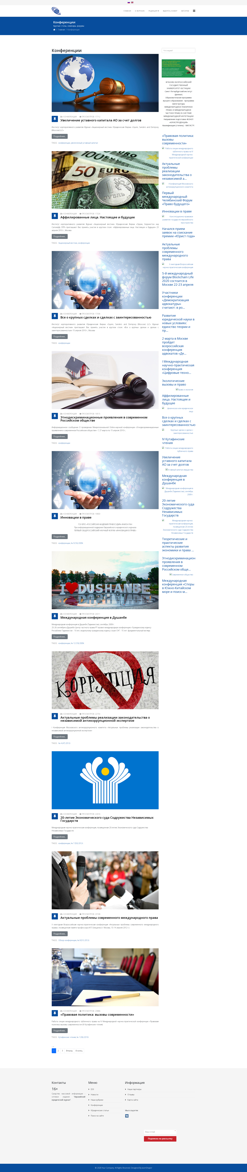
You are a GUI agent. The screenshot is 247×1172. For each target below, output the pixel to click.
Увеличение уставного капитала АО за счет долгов (100, 120)
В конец (79, 1050)
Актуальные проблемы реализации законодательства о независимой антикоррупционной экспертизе (105, 719)
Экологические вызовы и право (174, 383)
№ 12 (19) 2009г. (78, 643)
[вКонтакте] (127, 1115)
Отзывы (130, 1094)
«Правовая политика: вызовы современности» (97, 1014)
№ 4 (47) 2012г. (64, 743)
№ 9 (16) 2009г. (77, 543)
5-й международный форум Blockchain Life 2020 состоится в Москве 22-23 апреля (178, 278)
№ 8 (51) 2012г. (83, 940)
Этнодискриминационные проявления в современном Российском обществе (103, 418)
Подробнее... (59, 136)
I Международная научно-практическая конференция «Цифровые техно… (178, 367)
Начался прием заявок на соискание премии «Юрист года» (178, 232)
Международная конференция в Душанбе (93, 617)
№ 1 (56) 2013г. (83, 1037)
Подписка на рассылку (160, 1138)
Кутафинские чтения (67, 1037)
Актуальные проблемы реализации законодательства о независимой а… (177, 171)
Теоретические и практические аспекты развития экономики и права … (178, 544)
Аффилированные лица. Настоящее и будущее (97, 217)
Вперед (69, 1050)
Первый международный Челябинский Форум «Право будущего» (177, 198)
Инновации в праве (75, 517)
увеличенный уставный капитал (84, 143)
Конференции (96, 1105)
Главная (127, 11)
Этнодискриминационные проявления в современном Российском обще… (181, 563)
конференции (64, 143)
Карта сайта (132, 1100)
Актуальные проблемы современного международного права (109, 917)
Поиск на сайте (97, 1115)
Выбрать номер (170, 11)
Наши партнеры (134, 1089)
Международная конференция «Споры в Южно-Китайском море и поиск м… (178, 586)
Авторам (185, 11)
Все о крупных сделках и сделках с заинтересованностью (105, 317)
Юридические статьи (99, 1110)
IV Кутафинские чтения (173, 441)
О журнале (140, 11)
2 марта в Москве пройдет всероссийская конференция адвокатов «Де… (175, 345)
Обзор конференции (67, 940)
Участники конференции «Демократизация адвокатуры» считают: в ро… (175, 299)
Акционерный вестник (67, 243)
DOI (92, 1089)
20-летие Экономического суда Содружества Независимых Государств (106, 819)
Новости (94, 1094)
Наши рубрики (96, 1100)
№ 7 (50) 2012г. (77, 843)
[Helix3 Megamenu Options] (194, 10)
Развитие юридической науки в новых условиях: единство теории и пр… (178, 322)
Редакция (153, 11)
